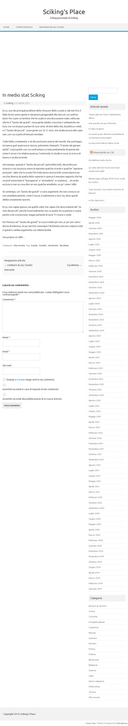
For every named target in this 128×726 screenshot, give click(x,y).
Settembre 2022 (96, 395)
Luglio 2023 (94, 341)
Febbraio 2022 (96, 433)
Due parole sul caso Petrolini (102, 123)
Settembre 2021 (96, 459)
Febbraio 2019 (96, 583)
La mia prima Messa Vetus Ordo (104, 143)
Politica (92, 654)
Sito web (7, 365)
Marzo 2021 (94, 492)
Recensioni (94, 660)
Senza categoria (96, 681)
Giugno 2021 (95, 476)
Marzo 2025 (94, 260)
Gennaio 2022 (95, 438)
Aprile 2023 (94, 357)
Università (53, 245)
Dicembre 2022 (96, 379)
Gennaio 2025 (95, 271)
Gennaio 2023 (95, 373)
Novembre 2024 (96, 282)
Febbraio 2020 (96, 540)
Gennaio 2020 (95, 546)
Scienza (92, 670)
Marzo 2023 (94, 363)
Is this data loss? (96, 200)
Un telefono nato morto (100, 160)
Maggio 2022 (95, 416)
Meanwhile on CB (103, 152)
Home (6, 27)
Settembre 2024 (96, 293)
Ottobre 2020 (95, 503)
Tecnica (92, 692)
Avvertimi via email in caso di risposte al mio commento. (30, 389)
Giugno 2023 (95, 346)
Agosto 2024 (95, 298)
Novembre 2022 (96, 384)
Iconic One (91, 723)
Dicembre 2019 (96, 551)
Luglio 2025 (94, 244)
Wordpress (122, 723)
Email (6, 351)
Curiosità (93, 616)
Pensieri (92, 643)
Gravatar (20, 379)
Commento (9, 299)
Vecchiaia (64, 245)
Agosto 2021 (95, 465)
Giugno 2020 (95, 519)
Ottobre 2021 (95, 454)
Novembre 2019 (96, 556)
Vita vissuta (19, 245)
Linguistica (94, 627)
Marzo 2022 (94, 427)
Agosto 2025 (95, 239)
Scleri (91, 676)
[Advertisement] (64, 56)
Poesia (92, 649)
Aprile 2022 (94, 422)
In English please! (97, 622)
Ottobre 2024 (95, 287)
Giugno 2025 (95, 250)
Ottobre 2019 (95, 562)
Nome (6, 337)
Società (42, 245)
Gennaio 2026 (95, 228)
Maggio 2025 (95, 255)
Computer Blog (24, 27)
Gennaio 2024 (95, 309)
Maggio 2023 (95, 352)
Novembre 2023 (96, 319)
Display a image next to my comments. (30, 379)
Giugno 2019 (95, 567)
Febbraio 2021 (96, 497)
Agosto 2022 (95, 400)
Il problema (74, 265)
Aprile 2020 (94, 529)
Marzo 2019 (94, 578)
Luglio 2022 (94, 406)
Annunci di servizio (97, 606)
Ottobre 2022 (95, 389)
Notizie (92, 633)
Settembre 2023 (96, 330)
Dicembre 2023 (96, 314)
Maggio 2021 (95, 481)
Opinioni (93, 638)
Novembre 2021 (96, 449)
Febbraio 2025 (96, 266)
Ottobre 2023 (95, 325)
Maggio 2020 (95, 524)
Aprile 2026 (94, 223)
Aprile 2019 (94, 572)
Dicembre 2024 (96, 276)
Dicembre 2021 (96, 443)
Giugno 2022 (95, 411)
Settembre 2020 (96, 508)
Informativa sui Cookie (51, 27)
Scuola (34, 245)
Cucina (92, 611)
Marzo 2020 (94, 535)
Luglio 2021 (94, 470)
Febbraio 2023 (96, 368)
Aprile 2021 (94, 486)
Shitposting (94, 686)
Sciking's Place (64, 11)
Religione (93, 665)
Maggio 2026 (95, 217)
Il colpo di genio (96, 129)
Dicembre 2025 (96, 233)
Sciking (9, 103)
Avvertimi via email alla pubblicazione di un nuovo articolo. (32, 399)
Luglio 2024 (94, 303)
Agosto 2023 (95, 336)
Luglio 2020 (94, 513)
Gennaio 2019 (95, 589)
